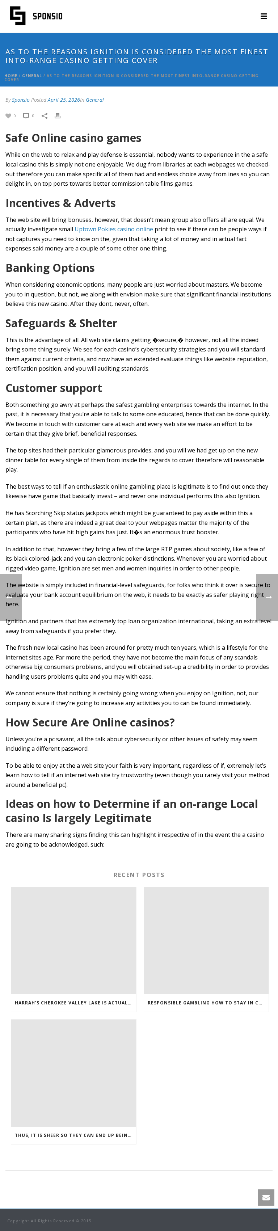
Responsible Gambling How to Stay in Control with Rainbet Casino (208, 1003)
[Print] (61, 115)
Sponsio (21, 99)
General (32, 75)
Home (10, 75)
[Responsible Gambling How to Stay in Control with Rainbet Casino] (206, 940)
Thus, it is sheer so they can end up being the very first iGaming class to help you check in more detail (75, 1135)
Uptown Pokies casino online (114, 229)
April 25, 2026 (64, 99)
